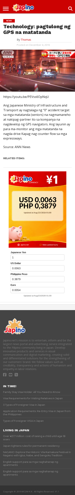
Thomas (26, 39)
